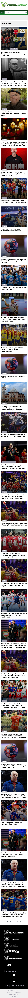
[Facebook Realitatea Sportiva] (14, 975)
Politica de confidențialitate (13, 992)
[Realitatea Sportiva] (14, 933)
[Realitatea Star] (14, 958)
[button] (2, 12)
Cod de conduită (13, 994)
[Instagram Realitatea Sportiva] (14, 978)
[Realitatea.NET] (14, 939)
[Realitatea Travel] (14, 952)
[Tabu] (14, 965)
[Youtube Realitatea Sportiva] (14, 982)
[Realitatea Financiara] (14, 946)
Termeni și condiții (13, 990)
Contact (14, 996)
